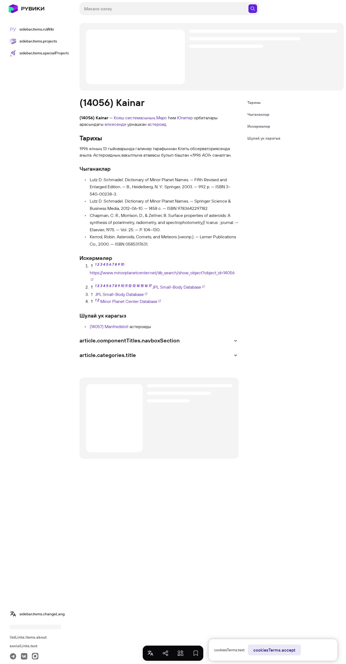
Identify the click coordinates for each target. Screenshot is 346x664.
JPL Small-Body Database (176, 287)
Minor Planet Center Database (128, 301)
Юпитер (185, 117)
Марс (161, 117)
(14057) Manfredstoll (109, 326)
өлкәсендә (115, 124)
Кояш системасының (134, 117)
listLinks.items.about (28, 637)
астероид (157, 124)
